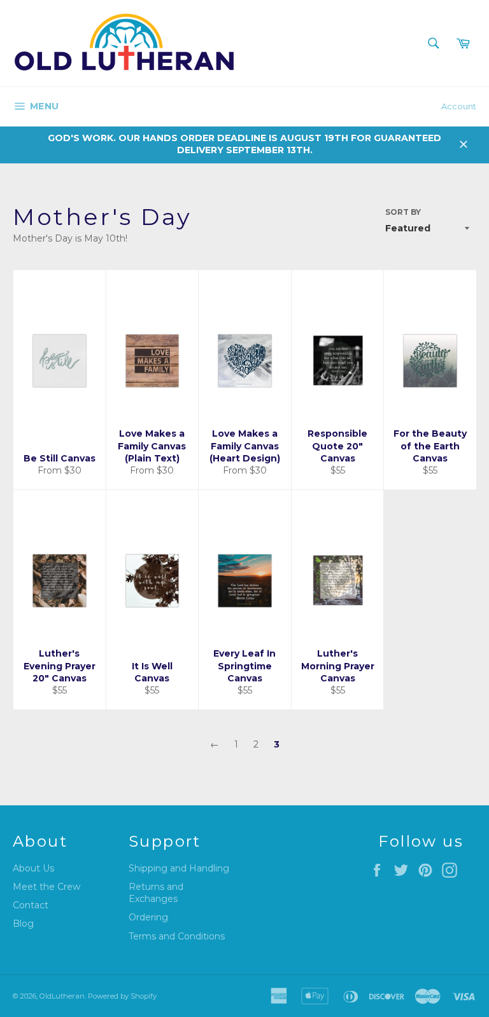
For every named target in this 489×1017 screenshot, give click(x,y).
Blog (23, 923)
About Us (33, 868)
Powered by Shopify (122, 996)
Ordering (148, 917)
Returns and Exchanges (156, 892)
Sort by (403, 212)
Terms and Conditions (177, 936)
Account (458, 106)
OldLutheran (62, 996)
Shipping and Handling (179, 868)
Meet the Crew (46, 886)
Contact (30, 905)
